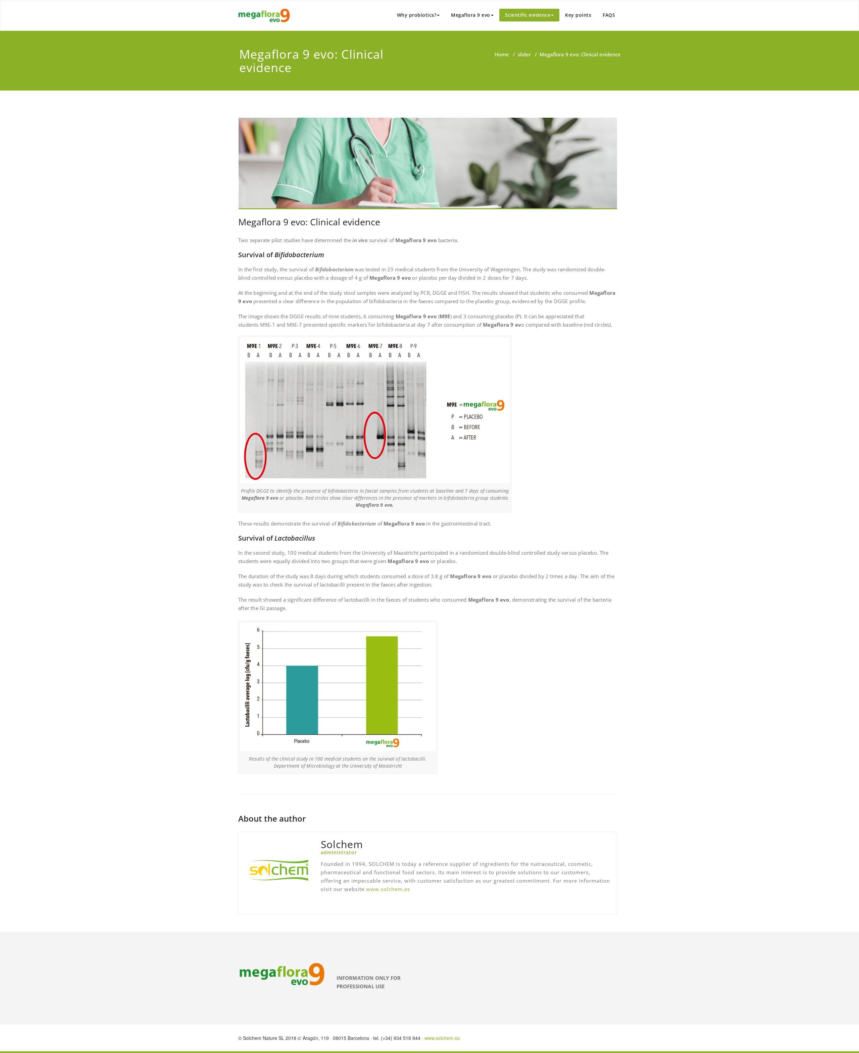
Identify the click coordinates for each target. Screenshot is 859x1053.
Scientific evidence (528, 15)
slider (524, 54)
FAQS (609, 15)
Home (502, 54)
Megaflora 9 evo (470, 15)
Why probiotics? (417, 15)
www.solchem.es (388, 889)
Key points (578, 15)
